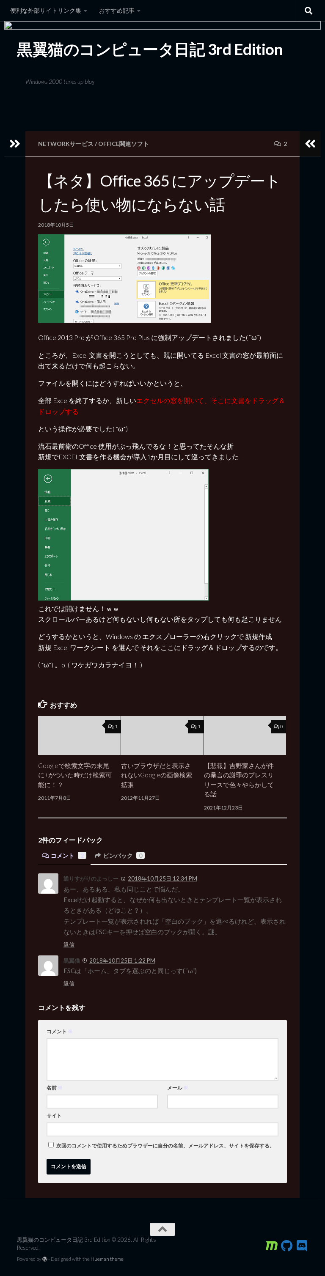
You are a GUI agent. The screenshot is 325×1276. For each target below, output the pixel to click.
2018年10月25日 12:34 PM (162, 878)
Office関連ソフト (123, 143)
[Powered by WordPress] (44, 1259)
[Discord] (302, 1246)
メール (177, 1087)
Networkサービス (66, 143)
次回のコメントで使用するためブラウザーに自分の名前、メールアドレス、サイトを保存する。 (165, 1145)
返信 (68, 944)
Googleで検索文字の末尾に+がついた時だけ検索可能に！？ (75, 775)
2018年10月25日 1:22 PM (122, 960)
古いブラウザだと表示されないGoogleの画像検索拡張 (156, 775)
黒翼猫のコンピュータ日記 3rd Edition (150, 49)
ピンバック (122, 855)
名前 (55, 1087)
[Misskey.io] (272, 1246)
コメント (67, 855)
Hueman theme (107, 1259)
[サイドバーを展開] (14, 143)
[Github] (287, 1246)
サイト (54, 1115)
